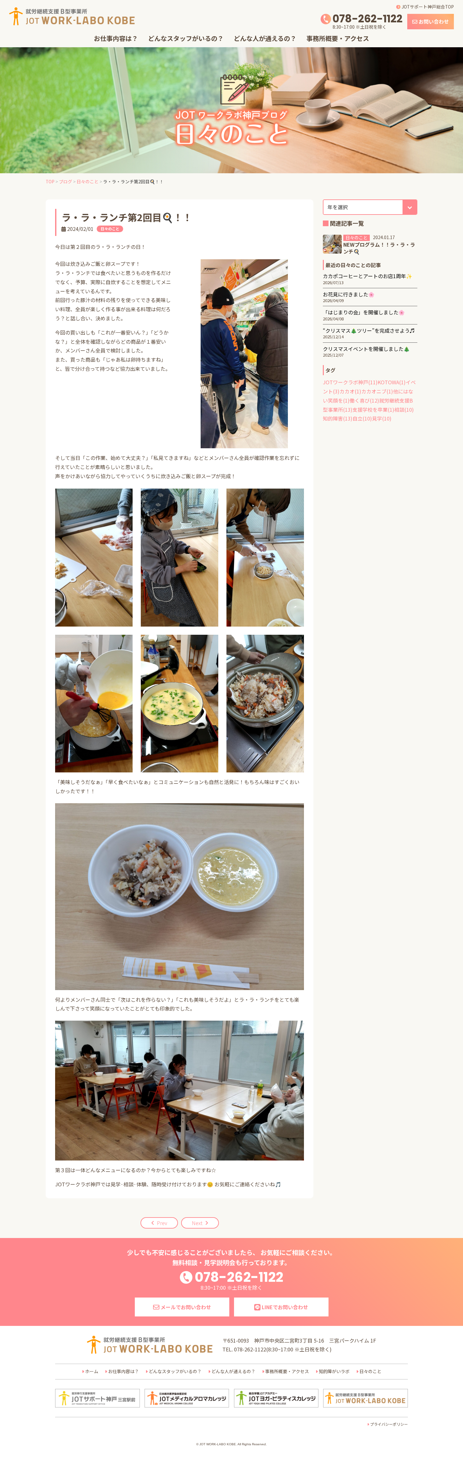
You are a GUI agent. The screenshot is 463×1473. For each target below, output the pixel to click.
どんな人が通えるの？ (265, 38)
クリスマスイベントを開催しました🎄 (366, 348)
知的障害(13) (337, 418)
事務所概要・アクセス (337, 38)
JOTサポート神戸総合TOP (427, 6)
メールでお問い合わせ (185, 1307)
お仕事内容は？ (116, 38)
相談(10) (404, 409)
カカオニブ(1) (377, 391)
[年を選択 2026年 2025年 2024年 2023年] (370, 207)
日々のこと (109, 228)
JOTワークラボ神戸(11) (350, 382)
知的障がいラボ (334, 1371)
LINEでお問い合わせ (284, 1307)
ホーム (91, 1371)
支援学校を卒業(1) (373, 409)
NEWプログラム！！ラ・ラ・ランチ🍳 (379, 248)
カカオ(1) (350, 391)
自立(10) (362, 418)
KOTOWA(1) (392, 382)
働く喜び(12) (364, 400)
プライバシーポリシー (389, 1424)
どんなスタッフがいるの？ (186, 38)
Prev (162, 1223)
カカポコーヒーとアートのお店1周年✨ (367, 275)
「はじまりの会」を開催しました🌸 (364, 312)
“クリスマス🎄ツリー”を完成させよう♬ (369, 330)
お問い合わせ (433, 21)
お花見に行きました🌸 (348, 294)
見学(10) (382, 418)
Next (197, 1223)
